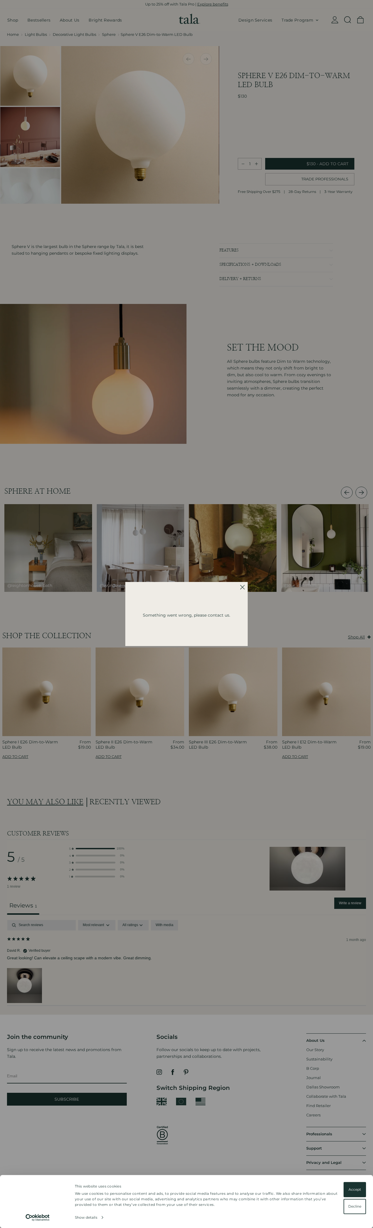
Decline (354, 1206)
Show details (86, 1217)
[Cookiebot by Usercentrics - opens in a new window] (37, 1217)
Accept (355, 1189)
